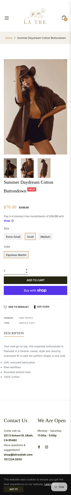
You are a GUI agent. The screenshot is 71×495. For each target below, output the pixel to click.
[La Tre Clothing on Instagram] (46, 446)
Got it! (13, 489)
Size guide (42, 306)
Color (7, 246)
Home (8, 37)
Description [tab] (14, 333)
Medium (45, 236)
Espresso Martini (16, 255)
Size (6, 228)
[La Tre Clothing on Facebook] (39, 446)
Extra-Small (13, 236)
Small (30, 236)
